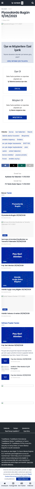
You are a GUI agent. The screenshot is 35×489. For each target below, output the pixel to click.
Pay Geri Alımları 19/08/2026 (12, 345)
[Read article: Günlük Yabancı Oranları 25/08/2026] (17, 303)
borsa (11, 132)
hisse (4, 159)
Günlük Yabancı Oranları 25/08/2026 (15, 313)
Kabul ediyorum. (23, 479)
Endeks (20, 140)
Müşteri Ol (17, 117)
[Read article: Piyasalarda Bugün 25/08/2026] (17, 205)
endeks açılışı (14, 159)
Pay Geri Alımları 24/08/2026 (21, 359)
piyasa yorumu (21, 155)
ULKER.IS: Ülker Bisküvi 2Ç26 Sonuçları (20, 368)
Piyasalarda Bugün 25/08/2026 (13, 215)
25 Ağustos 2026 (6, 217)
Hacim (30, 132)
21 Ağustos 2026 (16, 377)
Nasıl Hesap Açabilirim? (12, 431)
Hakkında (6, 428)
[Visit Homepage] (17, 3)
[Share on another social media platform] (30, 165)
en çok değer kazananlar (11, 143)
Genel (10, 9)
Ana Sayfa (4, 9)
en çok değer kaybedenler (12, 147)
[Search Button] (33, 3)
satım (4, 151)
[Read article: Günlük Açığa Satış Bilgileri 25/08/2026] (17, 279)
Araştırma (25, 136)
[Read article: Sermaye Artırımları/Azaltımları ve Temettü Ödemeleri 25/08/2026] (17, 229)
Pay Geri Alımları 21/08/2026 (21, 375)
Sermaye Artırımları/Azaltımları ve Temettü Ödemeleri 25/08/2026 (14, 240)
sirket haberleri (15, 151)
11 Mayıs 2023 (5, 20)
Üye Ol (17, 89)
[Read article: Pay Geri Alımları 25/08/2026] (17, 255)
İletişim (16, 428)
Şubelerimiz (25, 428)
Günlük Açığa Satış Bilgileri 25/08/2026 (16, 289)
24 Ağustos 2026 (16, 361)
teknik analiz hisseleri (10, 136)
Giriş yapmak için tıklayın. (17, 61)
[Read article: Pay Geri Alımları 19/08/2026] (17, 335)
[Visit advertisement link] (17, 392)
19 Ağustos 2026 (6, 348)
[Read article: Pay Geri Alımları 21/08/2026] (5, 377)
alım (26, 147)
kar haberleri (20, 132)
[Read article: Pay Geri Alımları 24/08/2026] (5, 361)
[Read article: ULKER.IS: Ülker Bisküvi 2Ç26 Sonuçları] (5, 368)
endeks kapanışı (8, 140)
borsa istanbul (7, 155)
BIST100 (26, 143)
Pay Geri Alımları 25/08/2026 (12, 265)
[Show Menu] (2, 3)
